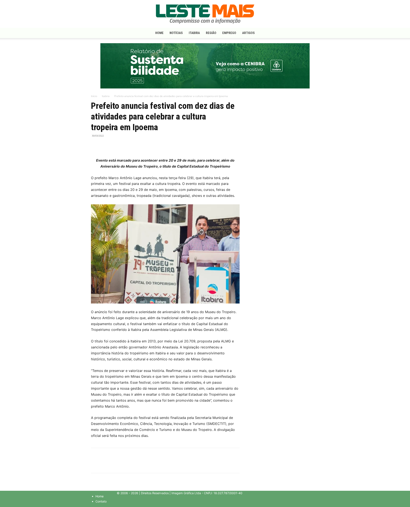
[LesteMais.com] (205, 14)
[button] (314, 33)
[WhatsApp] (115, 145)
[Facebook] (95, 145)
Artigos (248, 33)
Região (211, 33)
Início (94, 96)
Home (159, 33)
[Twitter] (105, 145)
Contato (101, 501)
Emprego (229, 33)
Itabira (194, 33)
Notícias (176, 33)
